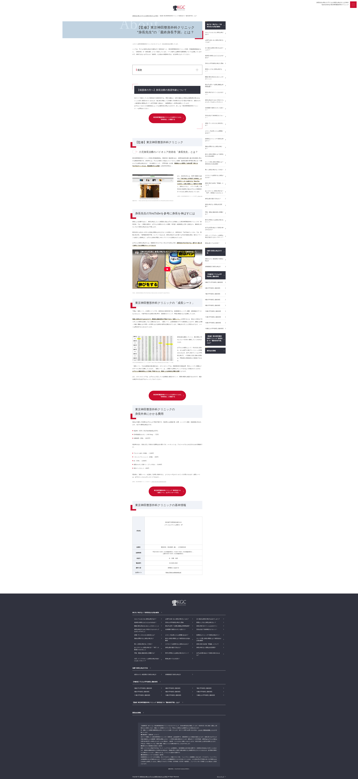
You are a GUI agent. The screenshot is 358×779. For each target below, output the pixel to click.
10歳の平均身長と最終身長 (213, 311)
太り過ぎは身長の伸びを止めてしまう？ (214, 49)
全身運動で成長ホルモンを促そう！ (214, 109)
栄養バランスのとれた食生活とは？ (214, 124)
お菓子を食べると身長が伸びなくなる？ (214, 41)
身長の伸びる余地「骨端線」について (214, 184)
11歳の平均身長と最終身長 (213, 317)
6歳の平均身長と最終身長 (212, 288)
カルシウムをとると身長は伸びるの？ (214, 33)
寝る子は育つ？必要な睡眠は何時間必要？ (214, 85)
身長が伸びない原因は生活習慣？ (213, 205)
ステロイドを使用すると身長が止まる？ (214, 176)
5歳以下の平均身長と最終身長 (214, 282)
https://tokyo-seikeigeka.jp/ (173, 572)
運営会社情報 (211, 351)
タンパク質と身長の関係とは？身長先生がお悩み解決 (214, 163)
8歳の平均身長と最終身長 (212, 299)
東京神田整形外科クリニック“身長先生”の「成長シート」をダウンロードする (167, 491)
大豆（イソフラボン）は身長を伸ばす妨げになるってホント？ (214, 236)
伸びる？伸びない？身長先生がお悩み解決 (214, 25)
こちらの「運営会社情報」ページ (206, 730)
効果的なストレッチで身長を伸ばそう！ (214, 140)
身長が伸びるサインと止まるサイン (214, 93)
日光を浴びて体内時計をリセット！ (214, 116)
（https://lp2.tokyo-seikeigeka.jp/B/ (158, 481)
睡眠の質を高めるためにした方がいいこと (214, 78)
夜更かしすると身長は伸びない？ (213, 70)
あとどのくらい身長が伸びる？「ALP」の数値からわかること (214, 192)
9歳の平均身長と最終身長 (212, 305)
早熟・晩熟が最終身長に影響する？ (214, 213)
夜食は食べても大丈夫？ (212, 243)
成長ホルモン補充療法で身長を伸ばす (214, 260)
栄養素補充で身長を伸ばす (213, 266)
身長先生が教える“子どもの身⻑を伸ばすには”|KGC (154, 777)
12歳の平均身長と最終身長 (213, 323)
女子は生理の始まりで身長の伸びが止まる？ (214, 228)
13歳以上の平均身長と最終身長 (214, 328)
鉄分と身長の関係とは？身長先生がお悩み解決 (214, 155)
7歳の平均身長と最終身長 (212, 294)
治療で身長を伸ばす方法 (214, 252)
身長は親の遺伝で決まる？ (213, 198)
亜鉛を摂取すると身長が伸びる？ (213, 147)
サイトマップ (220, 777)
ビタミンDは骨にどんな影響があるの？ (214, 132)
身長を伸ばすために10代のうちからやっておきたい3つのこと (214, 101)
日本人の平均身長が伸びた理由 (214, 63)
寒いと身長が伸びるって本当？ (214, 169)
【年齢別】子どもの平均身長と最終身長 (214, 275)
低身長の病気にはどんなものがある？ (214, 56)
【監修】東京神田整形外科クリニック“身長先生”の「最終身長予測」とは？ (214, 339)
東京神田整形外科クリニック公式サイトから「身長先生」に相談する (167, 118)
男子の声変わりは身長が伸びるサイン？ (214, 221)
